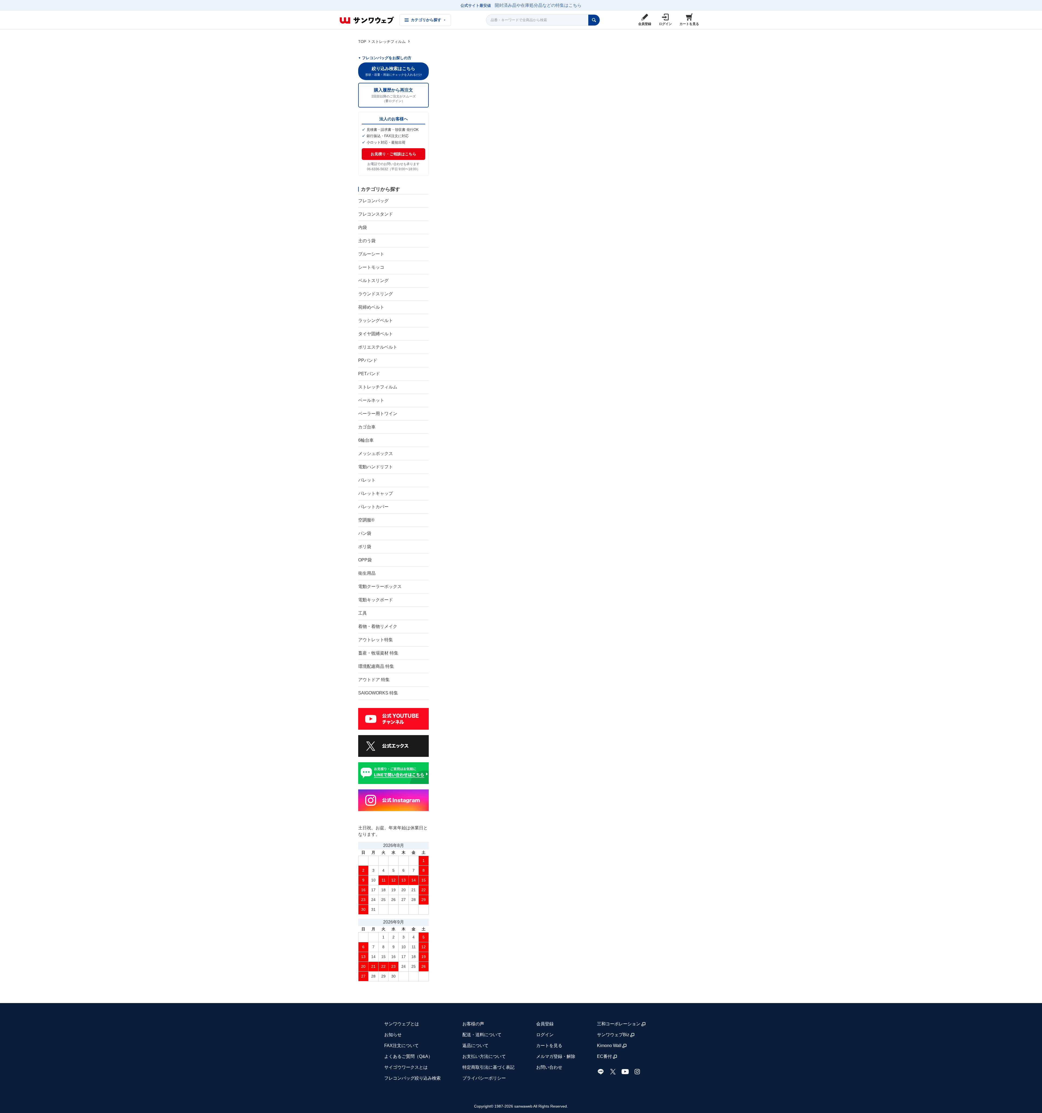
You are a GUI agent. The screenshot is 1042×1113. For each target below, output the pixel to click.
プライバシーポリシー (484, 1078)
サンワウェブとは (401, 1024)
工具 (362, 613)
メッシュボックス (375, 453)
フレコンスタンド (375, 214)
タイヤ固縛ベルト (375, 333)
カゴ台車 (367, 427)
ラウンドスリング (375, 294)
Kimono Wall (609, 1045)
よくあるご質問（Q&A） (408, 1056)
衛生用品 (367, 573)
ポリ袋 (364, 546)
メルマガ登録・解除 (555, 1056)
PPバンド (367, 360)
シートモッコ (371, 267)
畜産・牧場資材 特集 (378, 653)
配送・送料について (481, 1034)
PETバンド (369, 373)
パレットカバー (373, 506)
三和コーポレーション (618, 1024)
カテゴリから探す (428, 20)
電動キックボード (375, 599)
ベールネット (371, 400)
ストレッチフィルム (388, 41)
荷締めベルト (371, 307)
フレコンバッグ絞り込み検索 (412, 1078)
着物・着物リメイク (377, 626)
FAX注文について (401, 1045)
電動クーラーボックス (380, 586)
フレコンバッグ (373, 200)
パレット (367, 480)
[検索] (594, 20)
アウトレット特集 (375, 639)
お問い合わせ (549, 1067)
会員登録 (545, 1024)
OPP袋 (365, 560)
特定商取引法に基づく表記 (488, 1067)
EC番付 (604, 1056)
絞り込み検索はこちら (393, 71)
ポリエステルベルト (377, 347)
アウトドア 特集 (374, 679)
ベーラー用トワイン (377, 413)
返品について (475, 1045)
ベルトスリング (373, 280)
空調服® (366, 520)
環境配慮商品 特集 (376, 666)
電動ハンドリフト (375, 466)
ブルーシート (371, 254)
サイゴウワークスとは (406, 1067)
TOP (362, 41)
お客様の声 (473, 1024)
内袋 (362, 227)
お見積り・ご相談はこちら (393, 154)
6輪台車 (366, 440)
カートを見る (549, 1045)
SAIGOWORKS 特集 (378, 693)
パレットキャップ (375, 493)
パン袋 (364, 533)
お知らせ (393, 1034)
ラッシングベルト (375, 320)
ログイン (545, 1034)
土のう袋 (367, 240)
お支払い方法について (484, 1056)
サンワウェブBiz (613, 1034)
